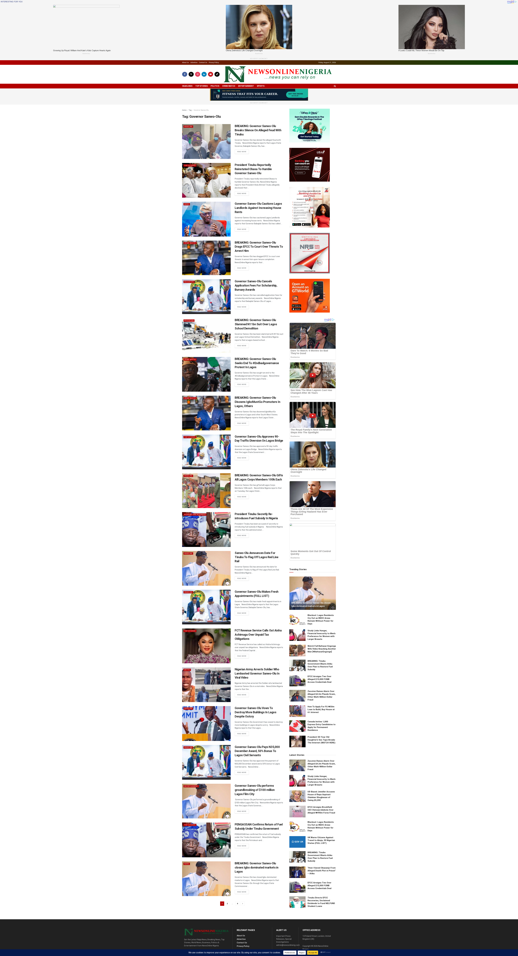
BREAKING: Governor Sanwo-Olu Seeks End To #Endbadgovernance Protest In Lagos (257, 363)
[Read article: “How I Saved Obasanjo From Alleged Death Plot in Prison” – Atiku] (297, 872)
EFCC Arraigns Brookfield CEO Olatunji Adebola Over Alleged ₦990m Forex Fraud (321, 810)
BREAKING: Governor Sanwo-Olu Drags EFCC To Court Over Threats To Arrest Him (259, 247)
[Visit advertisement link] (259, 95)
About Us (185, 62)
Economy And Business (195, 514)
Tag (190, 110)
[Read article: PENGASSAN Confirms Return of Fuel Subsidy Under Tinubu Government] (206, 839)
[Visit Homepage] (278, 74)
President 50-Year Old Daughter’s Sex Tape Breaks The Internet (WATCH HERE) (321, 740)
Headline (188, 126)
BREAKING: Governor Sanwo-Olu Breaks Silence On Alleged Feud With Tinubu (258, 130)
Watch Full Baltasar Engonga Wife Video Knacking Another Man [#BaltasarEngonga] (322, 649)
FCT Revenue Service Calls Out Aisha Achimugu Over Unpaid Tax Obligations (258, 634)
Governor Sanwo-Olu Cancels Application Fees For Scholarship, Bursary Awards (256, 285)
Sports (260, 86)
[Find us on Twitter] (191, 74)
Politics (215, 86)
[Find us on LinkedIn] (204, 74)
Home (184, 110)
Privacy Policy (214, 62)
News (186, 204)
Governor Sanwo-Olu (201, 110)
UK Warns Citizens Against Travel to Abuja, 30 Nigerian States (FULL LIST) (321, 840)
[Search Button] (335, 86)
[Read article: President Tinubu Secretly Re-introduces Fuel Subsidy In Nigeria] (206, 529)
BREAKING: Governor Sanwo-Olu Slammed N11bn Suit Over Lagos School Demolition (256, 324)
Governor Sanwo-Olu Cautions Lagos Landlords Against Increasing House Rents (258, 208)
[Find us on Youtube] (210, 74)
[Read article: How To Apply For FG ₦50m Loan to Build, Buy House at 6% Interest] (297, 711)
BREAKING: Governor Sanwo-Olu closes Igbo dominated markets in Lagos (256, 867)
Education (189, 282)
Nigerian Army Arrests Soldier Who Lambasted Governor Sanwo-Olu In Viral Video (257, 673)
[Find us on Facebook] (184, 74)
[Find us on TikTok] (217, 74)
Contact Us (203, 62)
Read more (243, 152)
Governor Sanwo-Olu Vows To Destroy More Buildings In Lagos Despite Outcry (255, 712)
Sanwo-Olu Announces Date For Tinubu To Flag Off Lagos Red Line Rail (256, 557)
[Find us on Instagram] (197, 74)
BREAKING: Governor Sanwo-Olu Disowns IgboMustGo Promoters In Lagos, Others (257, 402)
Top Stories (201, 86)
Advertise (193, 62)
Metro (187, 670)
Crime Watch (228, 86)
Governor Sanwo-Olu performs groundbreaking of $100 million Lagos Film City (255, 790)
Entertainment (246, 86)
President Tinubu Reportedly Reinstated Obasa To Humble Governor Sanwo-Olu (253, 169)
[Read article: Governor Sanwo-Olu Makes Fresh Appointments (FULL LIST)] (206, 607)
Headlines (187, 86)
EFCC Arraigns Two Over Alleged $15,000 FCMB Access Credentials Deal (319, 679)
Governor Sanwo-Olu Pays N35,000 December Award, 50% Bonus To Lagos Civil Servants (257, 751)
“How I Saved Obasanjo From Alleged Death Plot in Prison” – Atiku (322, 871)
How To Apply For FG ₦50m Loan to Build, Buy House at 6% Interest (321, 709)
